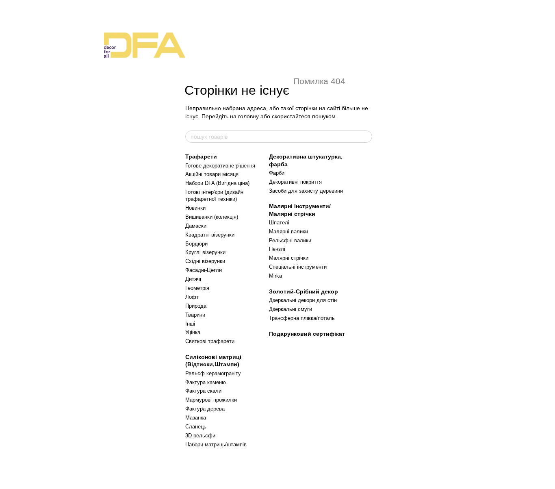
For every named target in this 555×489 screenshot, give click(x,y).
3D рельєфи (200, 435)
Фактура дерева (205, 409)
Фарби (276, 173)
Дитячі (193, 279)
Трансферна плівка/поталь (302, 318)
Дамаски (195, 226)
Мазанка (195, 418)
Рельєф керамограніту (213, 373)
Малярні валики (288, 231)
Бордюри (196, 244)
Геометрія (197, 288)
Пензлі (277, 249)
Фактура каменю (205, 382)
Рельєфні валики (290, 240)
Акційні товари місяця (211, 174)
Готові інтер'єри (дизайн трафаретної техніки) (214, 195)
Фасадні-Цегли (203, 270)
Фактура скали (203, 391)
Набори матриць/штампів (216, 444)
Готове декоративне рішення (220, 166)
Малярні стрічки (288, 258)
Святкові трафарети (209, 341)
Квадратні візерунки (209, 235)
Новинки (195, 208)
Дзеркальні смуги (290, 309)
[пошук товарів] (365, 136)
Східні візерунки (205, 261)
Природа (195, 306)
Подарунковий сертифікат (307, 333)
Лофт (192, 297)
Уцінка (192, 332)
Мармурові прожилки (211, 400)
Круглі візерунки (205, 252)
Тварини (195, 315)
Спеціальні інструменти (298, 267)
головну (248, 116)
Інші (190, 324)
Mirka (275, 276)
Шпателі (279, 223)
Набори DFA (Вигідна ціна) (217, 183)
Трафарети (201, 156)
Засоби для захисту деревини (306, 191)
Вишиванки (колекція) (211, 217)
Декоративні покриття (295, 182)
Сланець (195, 427)
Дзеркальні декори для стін (303, 300)
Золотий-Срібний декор (303, 291)
